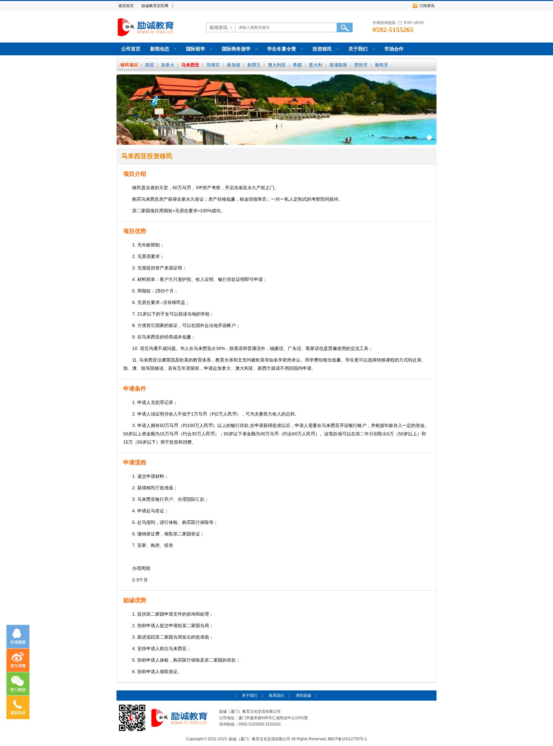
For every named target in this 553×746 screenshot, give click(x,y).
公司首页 (130, 48)
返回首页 (126, 6)
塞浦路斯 (338, 64)
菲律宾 (213, 64)
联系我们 (276, 695)
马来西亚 (190, 64)
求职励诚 (303, 695)
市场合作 (394, 48)
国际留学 (195, 48)
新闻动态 (159, 48)
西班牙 (361, 64)
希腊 (297, 64)
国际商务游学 (236, 48)
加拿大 (167, 64)
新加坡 (233, 64)
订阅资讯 (427, 6)
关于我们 (358, 48)
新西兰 (254, 64)
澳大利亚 (277, 64)
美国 (149, 64)
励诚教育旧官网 (154, 6)
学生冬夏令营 (281, 48)
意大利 (315, 64)
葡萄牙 (381, 64)
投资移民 (322, 48)
